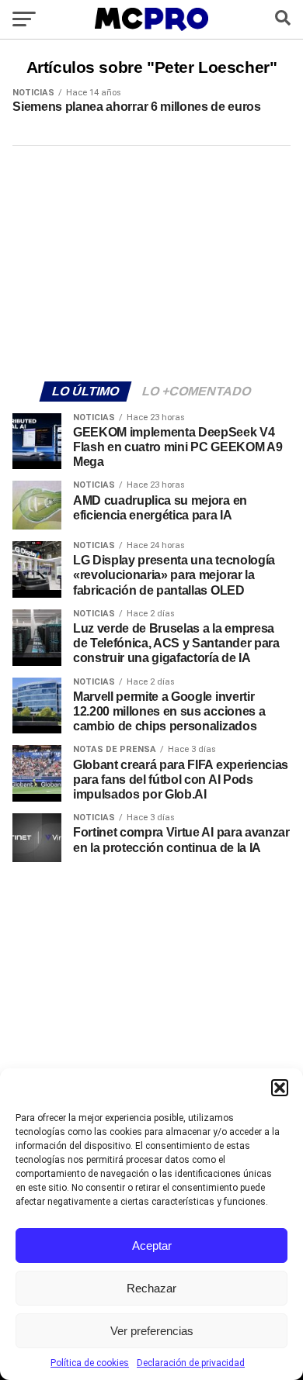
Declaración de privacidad (191, 1363)
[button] (279, 1087)
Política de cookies (89, 1363)
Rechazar (151, 1288)
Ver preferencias (151, 1330)
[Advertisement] (151, 261)
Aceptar (152, 1245)
